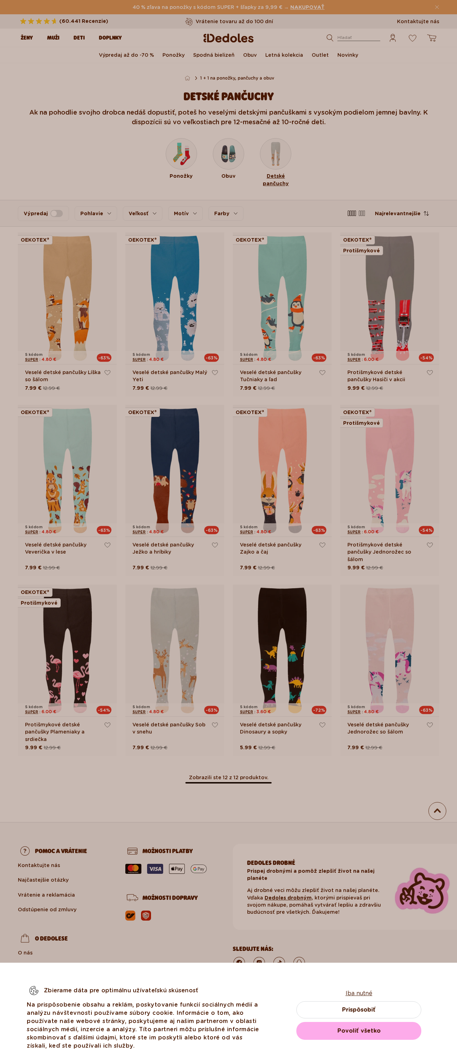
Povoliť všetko (359, 1030)
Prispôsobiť (359, 1009)
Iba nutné (359, 993)
